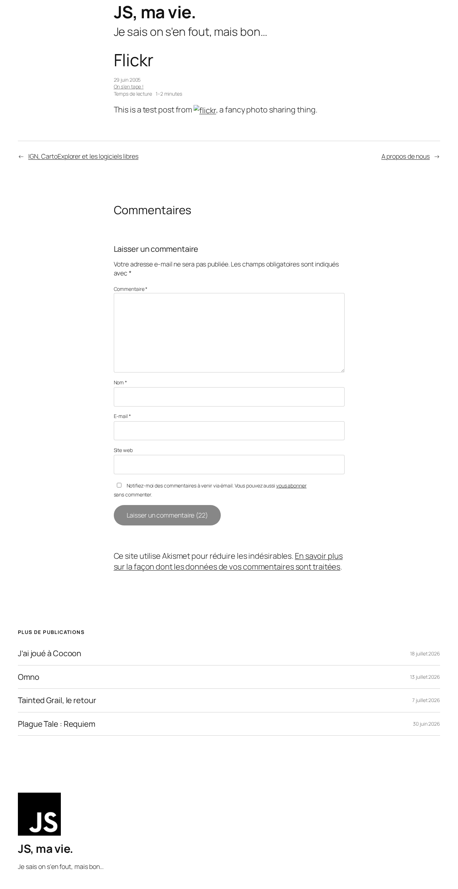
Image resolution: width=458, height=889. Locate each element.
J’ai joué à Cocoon (49, 653)
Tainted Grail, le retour (57, 700)
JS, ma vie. (155, 11)
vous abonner (291, 485)
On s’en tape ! (129, 86)
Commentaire (131, 288)
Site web (123, 450)
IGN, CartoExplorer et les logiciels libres (83, 156)
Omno (28, 677)
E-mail (122, 416)
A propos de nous (405, 156)
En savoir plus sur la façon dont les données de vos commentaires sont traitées (228, 561)
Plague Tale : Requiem (56, 724)
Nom (120, 382)
